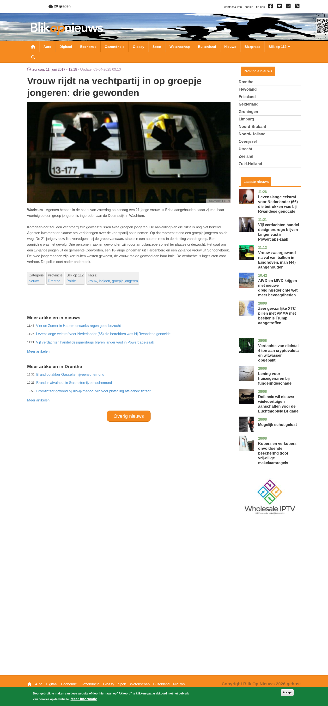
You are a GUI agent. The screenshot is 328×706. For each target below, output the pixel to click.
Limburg (246, 119)
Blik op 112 (277, 47)
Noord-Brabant (252, 127)
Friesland (247, 97)
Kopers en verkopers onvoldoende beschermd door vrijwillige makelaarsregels (277, 453)
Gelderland (249, 104)
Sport (156, 47)
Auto (47, 47)
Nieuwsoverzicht (33, 46)
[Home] (67, 28)
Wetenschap (180, 47)
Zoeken (33, 57)
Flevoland (248, 89)
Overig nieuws (129, 416)
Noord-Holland (252, 134)
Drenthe (54, 281)
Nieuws (230, 47)
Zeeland (246, 156)
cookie (249, 7)
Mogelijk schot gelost (277, 425)
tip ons (260, 7)
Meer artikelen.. (39, 351)
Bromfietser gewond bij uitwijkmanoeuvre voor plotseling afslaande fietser (93, 391)
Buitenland (207, 47)
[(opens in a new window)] (271, 7)
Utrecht (245, 149)
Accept (287, 692)
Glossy (138, 47)
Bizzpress (252, 47)
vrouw (92, 281)
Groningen (248, 112)
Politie (71, 281)
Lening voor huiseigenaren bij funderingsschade (275, 378)
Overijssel (248, 141)
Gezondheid (115, 47)
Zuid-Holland (250, 164)
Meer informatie (84, 699)
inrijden (104, 281)
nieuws (34, 281)
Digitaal (66, 47)
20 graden (62, 6)
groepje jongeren (125, 281)
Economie (88, 47)
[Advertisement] (128, 341)
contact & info (233, 7)
